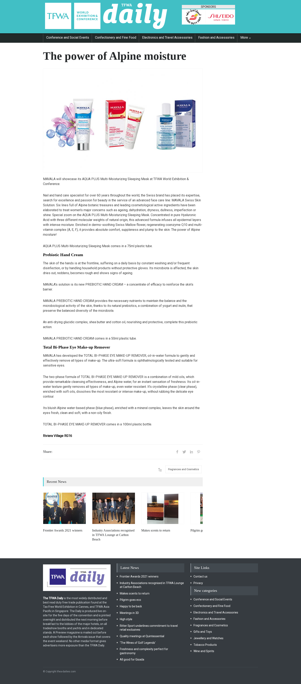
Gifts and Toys (203, 631)
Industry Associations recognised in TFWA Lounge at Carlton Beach (113, 535)
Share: (47, 451)
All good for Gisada (132, 659)
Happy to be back (131, 606)
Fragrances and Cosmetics (183, 469)
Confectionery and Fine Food (115, 37)
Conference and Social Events (67, 37)
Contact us (200, 576)
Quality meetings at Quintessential (142, 636)
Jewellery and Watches (208, 638)
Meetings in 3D (129, 612)
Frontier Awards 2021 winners (62, 530)
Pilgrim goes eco (201, 530)
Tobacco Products (205, 644)
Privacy (198, 583)
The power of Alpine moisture (114, 56)
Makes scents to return (155, 530)
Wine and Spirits (204, 651)
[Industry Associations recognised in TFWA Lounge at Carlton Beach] (113, 508)
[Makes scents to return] (162, 508)
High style (126, 619)
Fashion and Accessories (216, 37)
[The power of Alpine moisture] (123, 120)
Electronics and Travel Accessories (167, 37)
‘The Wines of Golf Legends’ (138, 642)
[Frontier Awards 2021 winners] (64, 508)
